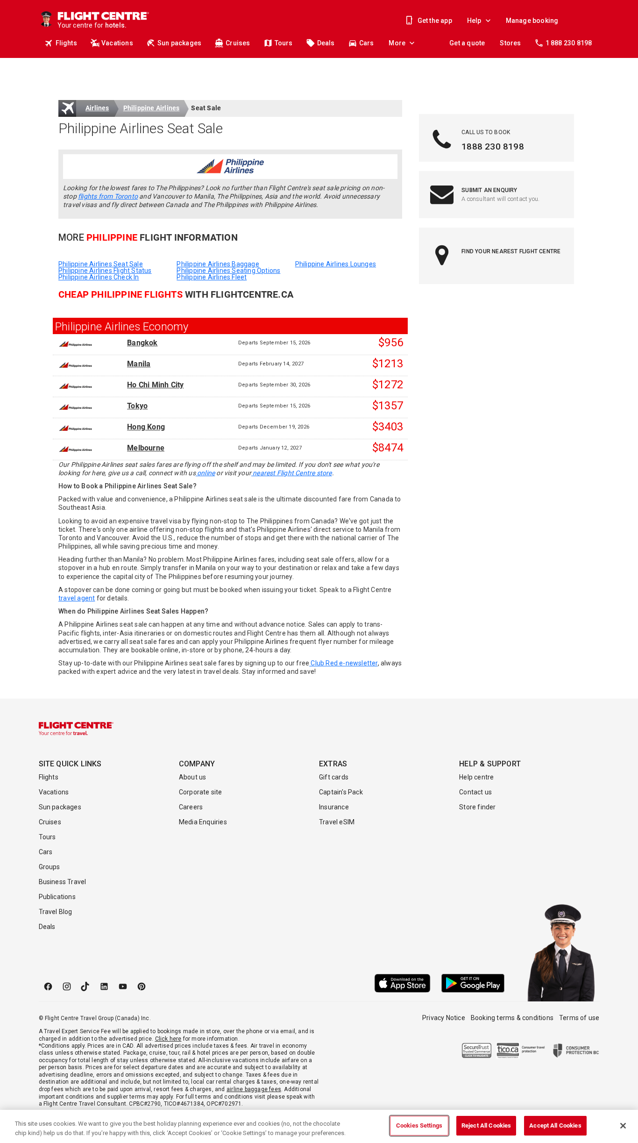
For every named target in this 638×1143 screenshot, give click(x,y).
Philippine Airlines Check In (98, 277)
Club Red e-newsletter (343, 663)
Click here (168, 1039)
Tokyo (137, 406)
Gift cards (333, 777)
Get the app (435, 20)
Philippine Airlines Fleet (212, 277)
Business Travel (62, 882)
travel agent (76, 598)
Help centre (476, 777)
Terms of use (579, 1018)
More (397, 43)
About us (192, 777)
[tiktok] (85, 986)
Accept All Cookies (555, 1125)
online (205, 473)
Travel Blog (55, 911)
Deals (326, 43)
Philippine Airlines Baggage (218, 264)
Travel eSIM (336, 822)
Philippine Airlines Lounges (335, 264)
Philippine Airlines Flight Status (105, 270)
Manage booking (532, 20)
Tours (284, 43)
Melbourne (145, 448)
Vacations (117, 43)
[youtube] (122, 986)
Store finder (477, 807)
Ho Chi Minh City (155, 385)
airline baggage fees (254, 1089)
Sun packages (179, 43)
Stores (510, 43)
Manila (138, 364)
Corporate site (200, 792)
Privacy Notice (443, 1018)
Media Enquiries (203, 822)
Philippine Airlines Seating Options (228, 270)
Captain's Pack (341, 792)
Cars (366, 43)
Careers (191, 807)
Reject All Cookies (486, 1125)
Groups (49, 867)
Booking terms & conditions (512, 1018)
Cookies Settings (419, 1125)
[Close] (623, 1125)
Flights (66, 43)
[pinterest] (141, 986)
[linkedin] (104, 986)
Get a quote (467, 43)
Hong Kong (146, 427)
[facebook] (48, 986)
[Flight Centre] (76, 728)
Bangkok (142, 343)
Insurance (334, 807)
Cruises (238, 43)
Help (474, 20)
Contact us (475, 792)
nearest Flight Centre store (291, 473)
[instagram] (66, 986)
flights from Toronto (108, 196)
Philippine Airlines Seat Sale (100, 264)
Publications (57, 896)
